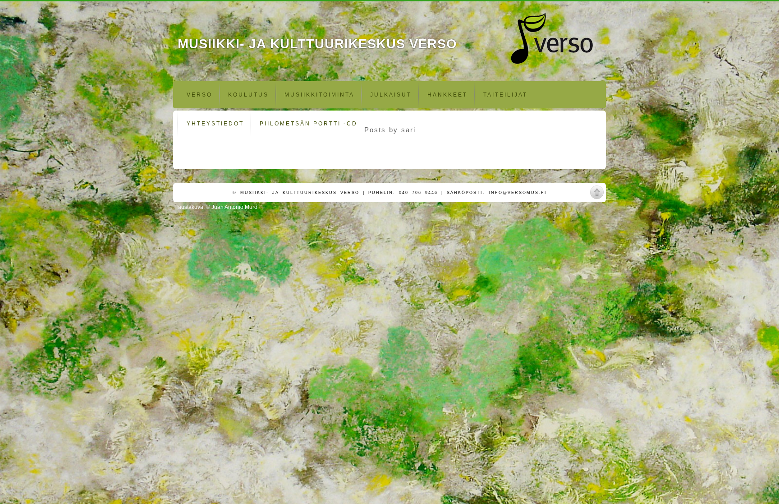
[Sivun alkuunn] (597, 192)
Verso (199, 95)
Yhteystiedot (215, 123)
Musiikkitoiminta (319, 95)
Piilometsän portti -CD (308, 123)
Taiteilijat (505, 95)
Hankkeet (447, 95)
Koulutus (248, 95)
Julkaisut (391, 95)
